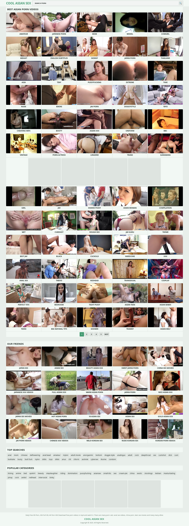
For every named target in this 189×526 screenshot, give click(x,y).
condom (112, 459)
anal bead (47, 455)
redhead (32, 477)
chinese (24, 455)
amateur (56, 455)
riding (62, 473)
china (132, 473)
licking (10, 473)
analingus (121, 455)
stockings (149, 473)
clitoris (76, 459)
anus (64, 459)
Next (106, 334)
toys (50, 459)
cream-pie (123, 473)
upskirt (32, 473)
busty (20, 459)
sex (115, 473)
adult (130, 455)
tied (25, 473)
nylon (37, 459)
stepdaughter (52, 473)
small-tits (107, 473)
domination (72, 473)
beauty (41, 473)
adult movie (76, 455)
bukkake (11, 459)
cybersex (94, 459)
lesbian (158, 473)
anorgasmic (88, 455)
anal (9, 455)
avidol (23, 477)
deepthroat (146, 455)
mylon (65, 455)
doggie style (110, 455)
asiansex (97, 473)
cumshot (162, 455)
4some (103, 459)
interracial (43, 477)
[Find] (180, 3)
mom (16, 455)
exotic (139, 473)
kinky (52, 477)
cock (137, 455)
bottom (99, 455)
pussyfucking (85, 473)
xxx (154, 455)
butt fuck (28, 459)
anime (18, 473)
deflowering (35, 455)
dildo (57, 459)
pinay (10, 477)
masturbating (169, 473)
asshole (85, 459)
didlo (44, 459)
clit (70, 459)
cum (176, 455)
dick (170, 455)
